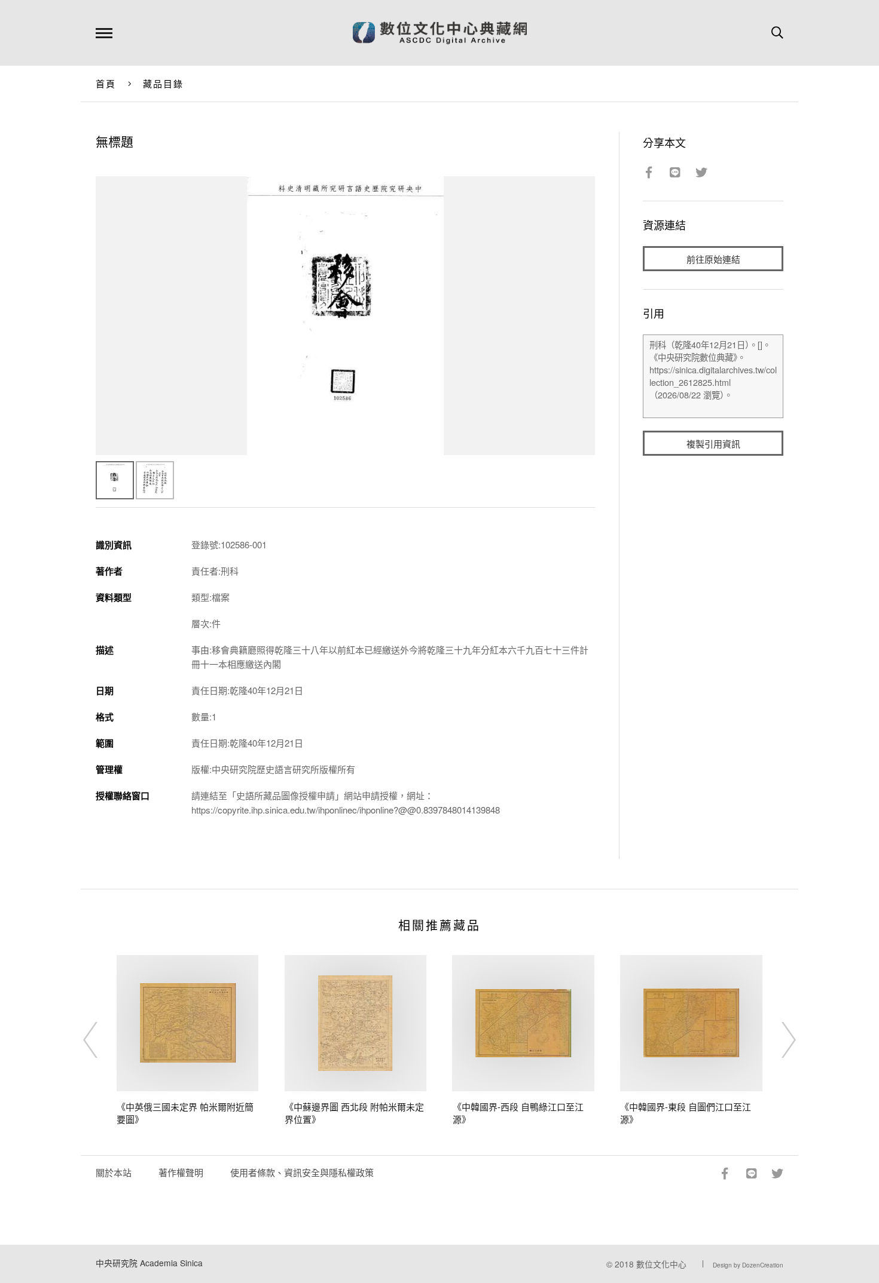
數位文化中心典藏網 (440, 33)
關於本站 (114, 1172)
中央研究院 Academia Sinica (149, 1263)
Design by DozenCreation (748, 1265)
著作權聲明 (180, 1172)
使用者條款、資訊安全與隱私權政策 (302, 1172)
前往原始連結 (713, 259)
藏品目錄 (163, 83)
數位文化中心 (661, 1264)
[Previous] (101, 1040)
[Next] (778, 1040)
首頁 (106, 83)
